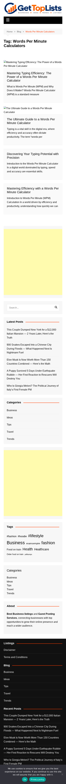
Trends (10, 439)
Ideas (10, 417)
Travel (10, 431)
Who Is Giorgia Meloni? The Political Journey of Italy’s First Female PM (32, 387)
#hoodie (22, 536)
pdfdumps (28, 554)
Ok (24, 779)
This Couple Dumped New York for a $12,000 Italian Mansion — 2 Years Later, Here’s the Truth (31, 333)
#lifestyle (35, 536)
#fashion (11, 536)
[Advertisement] (33, 262)
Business (12, 410)
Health (28, 549)
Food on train (14, 549)
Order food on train (15, 554)
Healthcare (41, 549)
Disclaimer (9, 650)
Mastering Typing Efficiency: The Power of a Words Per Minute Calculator (29, 76)
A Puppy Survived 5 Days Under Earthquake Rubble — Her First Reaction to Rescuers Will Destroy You (32, 374)
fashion (48, 543)
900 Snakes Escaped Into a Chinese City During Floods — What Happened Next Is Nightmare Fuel (29, 348)
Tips (9, 424)
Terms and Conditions (15, 657)
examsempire (33, 543)
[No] (62, 774)
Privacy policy (37, 779)
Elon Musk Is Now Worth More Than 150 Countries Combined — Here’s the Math (29, 361)
